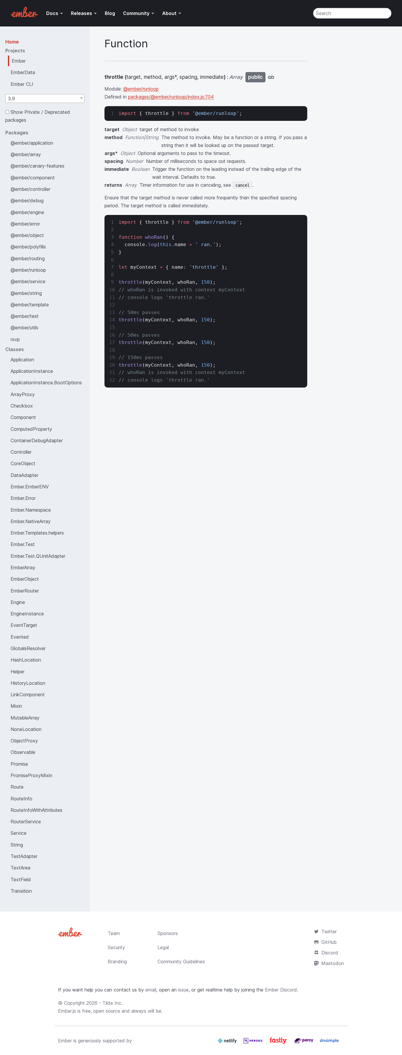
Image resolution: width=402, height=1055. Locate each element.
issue (183, 990)
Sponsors (167, 933)
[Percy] (304, 1043)
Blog (110, 13)
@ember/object (27, 235)
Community (136, 13)
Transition (21, 891)
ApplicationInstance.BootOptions (46, 382)
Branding (117, 961)
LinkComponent (28, 694)
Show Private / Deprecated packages (37, 116)
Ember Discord (281, 990)
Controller (21, 452)
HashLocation (26, 660)
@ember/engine (27, 212)
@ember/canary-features (37, 166)
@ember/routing (28, 258)
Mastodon (332, 963)
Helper (17, 672)
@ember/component (33, 178)
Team (114, 933)
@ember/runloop (28, 270)
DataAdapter (24, 475)
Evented (20, 637)
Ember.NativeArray (31, 521)
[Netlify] (228, 1043)
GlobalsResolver (28, 648)
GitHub (329, 942)
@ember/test (25, 316)
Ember (19, 61)
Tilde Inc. (112, 1003)
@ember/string (26, 293)
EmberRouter (25, 591)
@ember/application (32, 143)
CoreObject (23, 463)
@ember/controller (30, 189)
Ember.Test (23, 544)
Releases (81, 13)
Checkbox (22, 406)
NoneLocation (26, 729)
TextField (21, 879)
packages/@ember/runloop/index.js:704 (171, 97)
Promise (19, 764)
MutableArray (25, 718)
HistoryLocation (28, 683)
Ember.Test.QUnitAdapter (38, 556)
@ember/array (26, 154)
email (150, 990)
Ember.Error (23, 498)
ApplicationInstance (32, 371)
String (17, 845)
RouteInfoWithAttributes (36, 810)
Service (18, 833)
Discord (329, 953)
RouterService (26, 821)
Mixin (16, 706)
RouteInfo (21, 799)
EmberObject (25, 579)
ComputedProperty (31, 429)
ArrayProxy (23, 394)
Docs (52, 13)
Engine (18, 602)
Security (116, 947)
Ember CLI (22, 84)
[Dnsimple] (329, 1043)
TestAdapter (24, 856)
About (169, 13)
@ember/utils (24, 327)
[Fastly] (279, 1043)
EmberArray (23, 567)
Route (17, 787)
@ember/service (28, 281)
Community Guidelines (181, 961)
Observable (23, 752)
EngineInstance (27, 614)
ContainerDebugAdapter (37, 440)
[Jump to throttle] (271, 77)
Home (12, 42)
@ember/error (25, 224)
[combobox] (44, 98)
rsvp (15, 339)
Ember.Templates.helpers (37, 533)
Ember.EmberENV (30, 487)
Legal (163, 947)
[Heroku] (253, 1043)
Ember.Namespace (31, 510)
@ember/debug (27, 200)
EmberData (23, 72)
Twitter (329, 931)
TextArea (20, 868)
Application (22, 360)
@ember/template (30, 305)
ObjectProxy (24, 741)
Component (23, 417)
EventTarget (24, 625)
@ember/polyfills (28, 247)
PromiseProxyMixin (31, 775)
